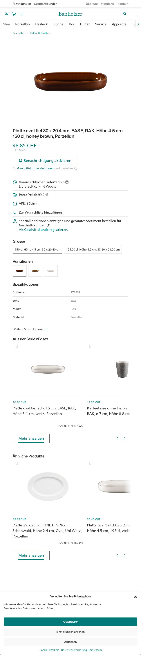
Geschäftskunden (45, 3)
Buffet (85, 24)
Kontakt (123, 3)
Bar (72, 24)
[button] (135, 596)
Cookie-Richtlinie (49, 650)
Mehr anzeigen (31, 438)
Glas (6, 24)
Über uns (92, 3)
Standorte (108, 3)
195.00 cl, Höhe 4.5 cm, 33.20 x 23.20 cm (93, 249)
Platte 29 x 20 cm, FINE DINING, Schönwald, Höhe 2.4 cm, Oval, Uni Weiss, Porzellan (47, 530)
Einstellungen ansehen (70, 631)
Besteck (41, 24)
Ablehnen (70, 641)
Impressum (95, 650)
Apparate (119, 24)
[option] (70, 81)
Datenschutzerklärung (74, 650)
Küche (58, 24)
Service (100, 24)
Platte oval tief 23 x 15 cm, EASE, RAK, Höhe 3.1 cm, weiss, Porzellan (44, 411)
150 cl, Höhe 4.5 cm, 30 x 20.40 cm (37, 249)
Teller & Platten (40, 33)
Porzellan (22, 24)
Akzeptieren (70, 621)
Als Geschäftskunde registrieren (43, 229)
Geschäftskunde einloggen (35, 168)
